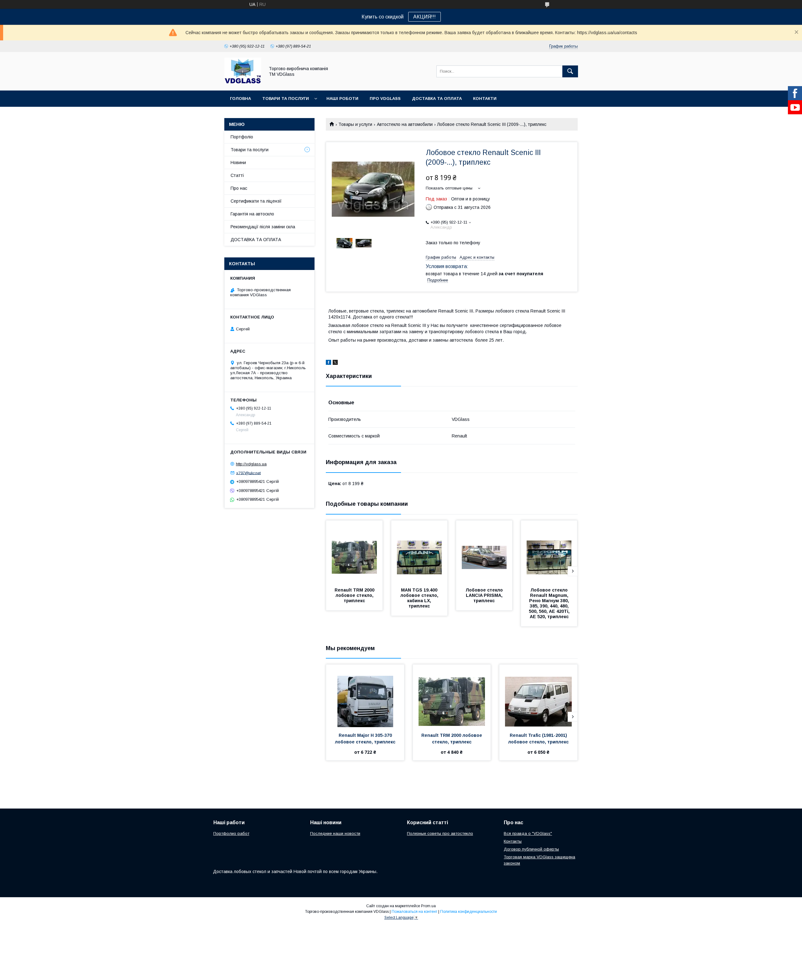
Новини (238, 162)
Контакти (485, 98)
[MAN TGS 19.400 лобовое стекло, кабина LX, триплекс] (419, 551)
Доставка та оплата (437, 98)
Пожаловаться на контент (414, 911)
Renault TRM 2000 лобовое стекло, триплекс (355, 595)
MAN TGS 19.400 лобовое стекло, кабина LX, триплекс (420, 597)
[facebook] (328, 363)
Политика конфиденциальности (468, 911)
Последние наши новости (335, 833)
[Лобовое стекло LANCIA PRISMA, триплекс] (484, 551)
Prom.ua (428, 906)
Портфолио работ (231, 833)
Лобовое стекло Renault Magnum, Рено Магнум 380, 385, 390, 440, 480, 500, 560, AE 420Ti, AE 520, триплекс (549, 603)
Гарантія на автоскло (252, 213)
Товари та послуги (285, 98)
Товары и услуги (355, 124)
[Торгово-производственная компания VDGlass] (242, 82)
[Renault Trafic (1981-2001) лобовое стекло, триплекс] (538, 696)
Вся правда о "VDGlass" (528, 833)
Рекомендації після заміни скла (263, 226)
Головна (240, 98)
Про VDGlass (385, 98)
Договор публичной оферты (531, 849)
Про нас (239, 188)
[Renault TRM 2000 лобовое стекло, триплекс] (354, 551)
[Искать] (570, 71)
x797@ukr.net (248, 472)
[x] (335, 363)
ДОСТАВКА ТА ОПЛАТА (256, 239)
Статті (237, 175)
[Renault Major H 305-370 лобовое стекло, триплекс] (365, 696)
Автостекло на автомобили (405, 124)
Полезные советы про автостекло (440, 833)
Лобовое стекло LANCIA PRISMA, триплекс (485, 595)
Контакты (513, 841)
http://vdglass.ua (251, 464)
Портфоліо (242, 136)
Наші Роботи (342, 98)
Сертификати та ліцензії (256, 201)
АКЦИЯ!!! (424, 16)
